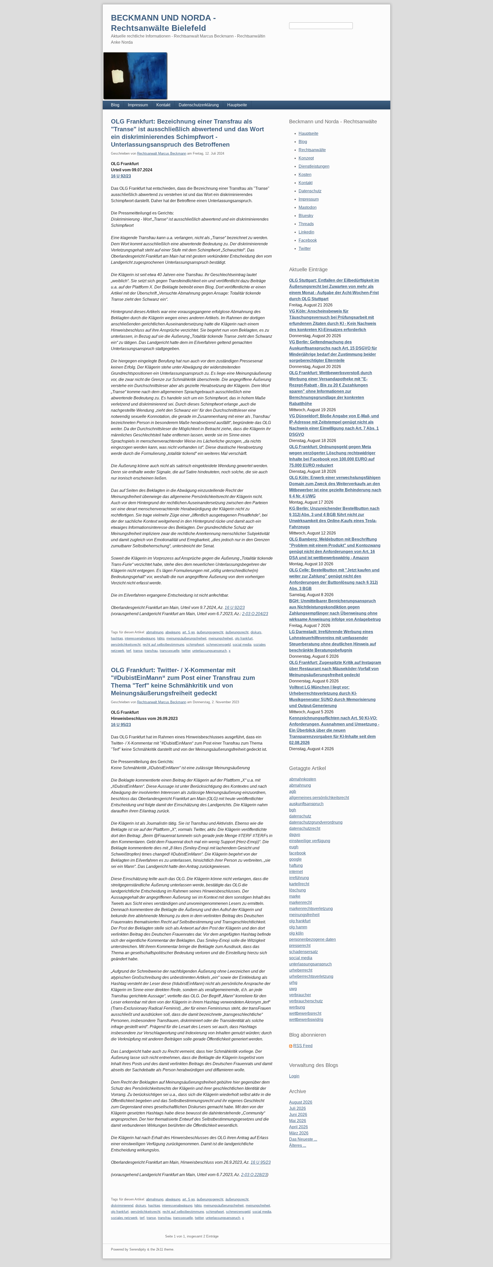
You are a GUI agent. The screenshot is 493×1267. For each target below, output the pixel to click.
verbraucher (300, 995)
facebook (297, 853)
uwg (293, 989)
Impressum (138, 105)
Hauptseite (237, 105)
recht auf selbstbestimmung (163, 644)
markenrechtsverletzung (311, 908)
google (295, 859)
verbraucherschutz (306, 1001)
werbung (297, 1007)
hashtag (117, 638)
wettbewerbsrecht (305, 1013)
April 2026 (298, 1127)
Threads (306, 224)
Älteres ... (297, 1145)
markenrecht (300, 902)
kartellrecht (299, 884)
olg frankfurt (244, 638)
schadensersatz (303, 952)
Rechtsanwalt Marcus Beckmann (161, 153)
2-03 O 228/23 (254, 1174)
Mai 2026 (297, 1121)
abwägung (172, 632)
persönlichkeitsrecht (126, 644)
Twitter (305, 248)
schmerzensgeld (218, 644)
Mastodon (308, 207)
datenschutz (300, 816)
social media (242, 644)
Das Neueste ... (303, 1139)
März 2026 (298, 1133)
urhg (293, 982)
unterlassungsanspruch (209, 651)
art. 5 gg (188, 632)
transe (138, 651)
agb (292, 791)
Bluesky (306, 215)
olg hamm (298, 927)
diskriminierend (122, 1205)
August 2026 (300, 1102)
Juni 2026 (298, 1114)
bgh (292, 810)
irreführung (299, 878)
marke (294, 896)
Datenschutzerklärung (199, 105)
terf (128, 651)
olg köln (296, 933)
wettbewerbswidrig (306, 1019)
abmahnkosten (302, 779)
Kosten (305, 174)
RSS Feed (302, 1046)
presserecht (299, 945)
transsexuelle (169, 651)
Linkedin (306, 232)
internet (296, 871)
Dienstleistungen (314, 166)
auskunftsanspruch (306, 804)
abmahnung (154, 632)
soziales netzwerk (124, 1218)
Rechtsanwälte (312, 150)
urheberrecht (300, 970)
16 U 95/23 (121, 724)
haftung (296, 865)
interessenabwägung (140, 638)
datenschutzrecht (304, 828)
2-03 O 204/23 (255, 614)
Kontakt (163, 105)
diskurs (256, 632)
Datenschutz (310, 191)
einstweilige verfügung (309, 841)
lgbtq (160, 638)
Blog (115, 105)
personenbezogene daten (312, 939)
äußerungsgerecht (210, 632)
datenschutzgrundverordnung (316, 822)
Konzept (306, 158)
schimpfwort (195, 644)
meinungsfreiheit (220, 638)
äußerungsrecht (237, 632)
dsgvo (294, 834)
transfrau (151, 651)
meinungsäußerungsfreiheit (186, 638)
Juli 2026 (297, 1108)
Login (294, 1076)
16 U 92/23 (121, 176)
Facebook (308, 240)
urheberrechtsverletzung (311, 976)
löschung (297, 890)
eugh (293, 847)
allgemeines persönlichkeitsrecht (319, 797)
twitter (186, 651)
